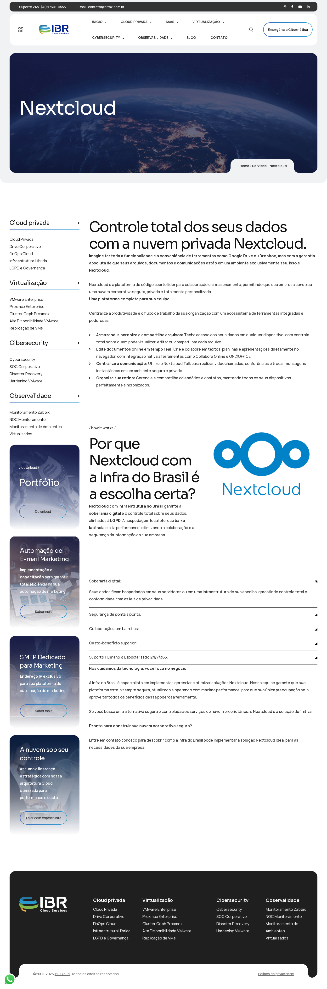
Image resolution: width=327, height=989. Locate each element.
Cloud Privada (22, 239)
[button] (203, 581)
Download (43, 511)
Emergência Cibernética (288, 29)
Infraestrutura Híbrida (28, 260)
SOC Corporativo (25, 366)
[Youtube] (300, 6)
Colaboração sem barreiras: (114, 629)
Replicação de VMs (26, 328)
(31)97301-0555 (53, 7)
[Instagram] (285, 6)
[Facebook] (292, 6)
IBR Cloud (62, 974)
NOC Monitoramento (28, 419)
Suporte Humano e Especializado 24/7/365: (128, 657)
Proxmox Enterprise (27, 306)
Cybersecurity (22, 359)
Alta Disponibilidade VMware (34, 321)
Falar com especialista (43, 818)
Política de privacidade (276, 974)
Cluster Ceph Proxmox (30, 313)
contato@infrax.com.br (106, 7)
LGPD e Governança (27, 268)
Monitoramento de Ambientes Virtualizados (36, 430)
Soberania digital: (105, 581)
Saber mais (43, 611)
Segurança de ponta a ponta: (115, 614)
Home (244, 165)
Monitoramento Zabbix (30, 412)
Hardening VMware (26, 381)
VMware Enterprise (26, 299)
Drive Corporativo (25, 246)
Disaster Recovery (26, 373)
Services (259, 165)
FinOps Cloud (21, 253)
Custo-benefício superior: (113, 643)
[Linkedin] (308, 6)
